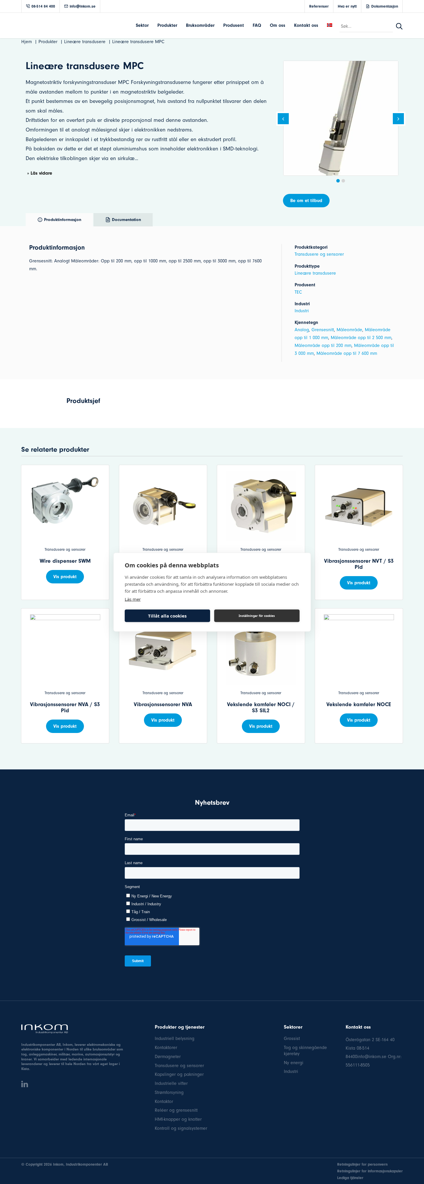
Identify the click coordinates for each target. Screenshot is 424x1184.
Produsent (233, 25)
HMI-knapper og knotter (178, 1119)
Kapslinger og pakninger (179, 1074)
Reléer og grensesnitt (176, 1110)
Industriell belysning (174, 1038)
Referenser (319, 6)
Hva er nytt (347, 6)
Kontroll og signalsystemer (181, 1128)
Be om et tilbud (306, 200)
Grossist (292, 1038)
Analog (302, 329)
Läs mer (133, 599)
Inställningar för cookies (257, 616)
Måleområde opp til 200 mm (323, 345)
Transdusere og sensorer (319, 254)
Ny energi (293, 1062)
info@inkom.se (83, 6)
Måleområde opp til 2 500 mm (361, 337)
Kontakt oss (306, 25)
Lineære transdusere (315, 273)
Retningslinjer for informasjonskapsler (370, 1171)
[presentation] (283, 120)
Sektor (142, 25)
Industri (302, 310)
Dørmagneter (168, 1056)
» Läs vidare (39, 173)
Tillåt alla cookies (167, 616)
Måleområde (349, 329)
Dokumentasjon (384, 6)
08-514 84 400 (43, 6)
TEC (298, 292)
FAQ (257, 25)
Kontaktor (164, 1101)
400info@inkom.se (368, 1056)
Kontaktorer (166, 1047)
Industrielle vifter (171, 1083)
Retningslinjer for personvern (362, 1164)
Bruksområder (200, 25)
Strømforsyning (169, 1092)
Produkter (167, 25)
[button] (338, 180)
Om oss (277, 25)
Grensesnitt (323, 329)
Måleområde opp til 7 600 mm (346, 353)
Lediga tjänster (350, 1178)
